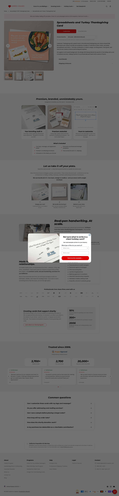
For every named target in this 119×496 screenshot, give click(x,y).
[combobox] (75, 248)
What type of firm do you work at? (72, 245)
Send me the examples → (75, 258)
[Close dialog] (89, 235)
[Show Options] (87, 248)
